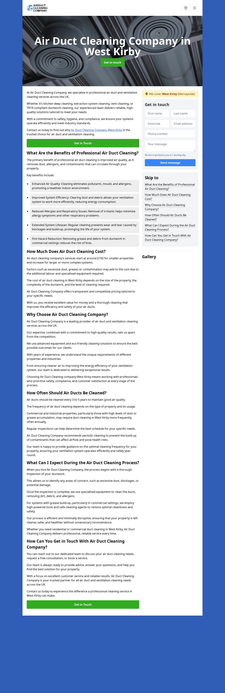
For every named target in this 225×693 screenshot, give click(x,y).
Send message (170, 163)
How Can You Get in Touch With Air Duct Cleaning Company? (168, 238)
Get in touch (112, 62)
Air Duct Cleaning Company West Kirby (96, 130)
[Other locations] (185, 8)
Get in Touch (83, 143)
